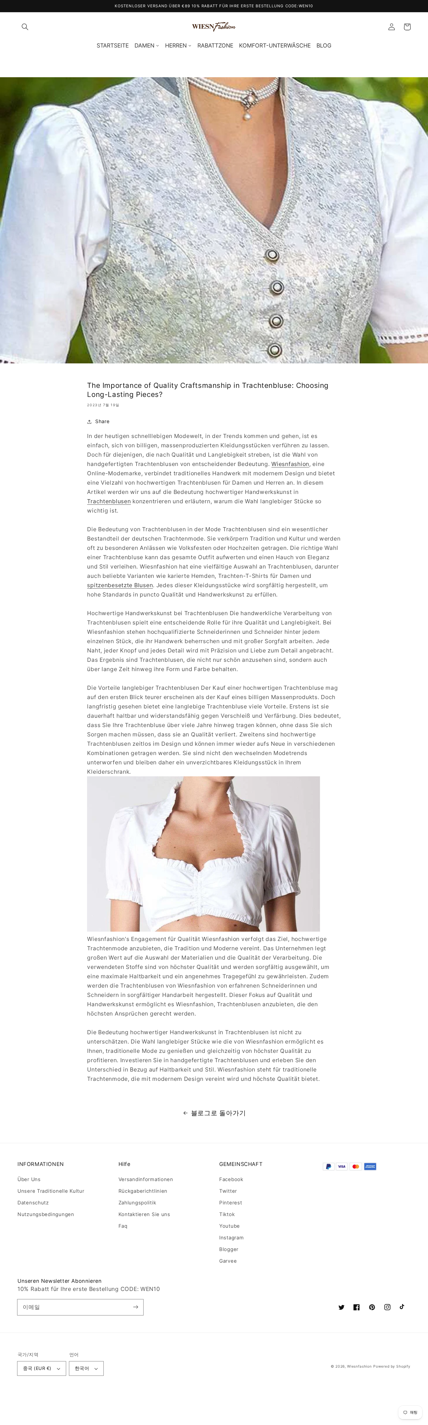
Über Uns (29, 1179)
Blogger (228, 1249)
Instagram (231, 1238)
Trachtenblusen (109, 501)
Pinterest (230, 1203)
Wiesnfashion (290, 463)
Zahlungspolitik (137, 1203)
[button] (25, 27)
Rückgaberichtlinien (143, 1191)
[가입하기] (135, 1307)
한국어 (82, 1368)
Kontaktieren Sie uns (144, 1214)
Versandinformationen (146, 1179)
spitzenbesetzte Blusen (120, 585)
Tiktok (227, 1214)
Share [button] (102, 421)
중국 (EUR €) (37, 1368)
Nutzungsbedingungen (45, 1214)
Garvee (228, 1261)
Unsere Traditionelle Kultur (50, 1191)
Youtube (229, 1226)
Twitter (228, 1191)
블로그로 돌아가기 (218, 1113)
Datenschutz (33, 1203)
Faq (123, 1226)
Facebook (231, 1179)
